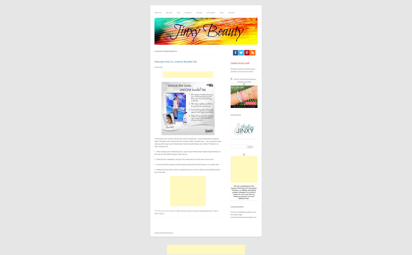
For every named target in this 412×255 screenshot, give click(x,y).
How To (189, 211)
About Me (157, 13)
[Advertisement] (188, 74)
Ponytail (195, 211)
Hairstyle (183, 211)
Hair (178, 13)
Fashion (199, 13)
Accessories (211, 13)
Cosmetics (188, 13)
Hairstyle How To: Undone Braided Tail (175, 61)
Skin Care (169, 13)
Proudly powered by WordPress (163, 233)
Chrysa (162, 213)
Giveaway (231, 13)
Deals (222, 13)
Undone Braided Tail (205, 211)
